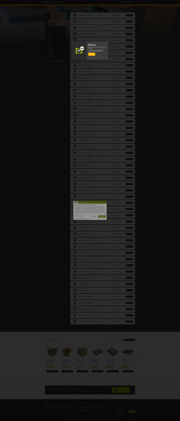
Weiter (92, 54)
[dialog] (90, 51)
